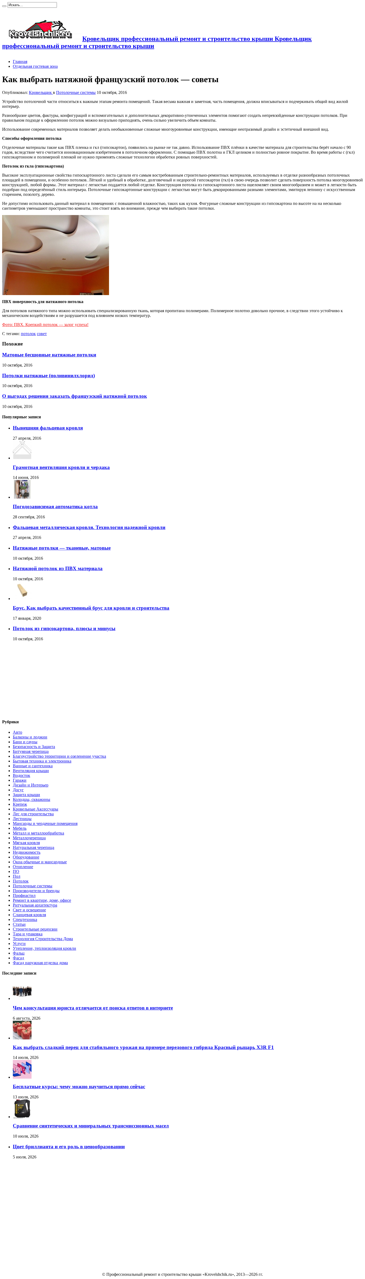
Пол (16, 876)
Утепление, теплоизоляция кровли (44, 948)
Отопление (23, 866)
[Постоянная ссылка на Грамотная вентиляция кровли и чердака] (22, 458)
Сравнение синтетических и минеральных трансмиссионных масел (91, 1126)
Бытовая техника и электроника (42, 761)
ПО (16, 871)
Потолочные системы (76, 92)
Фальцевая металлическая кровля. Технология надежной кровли (89, 527)
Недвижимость (26, 852)
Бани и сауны (25, 742)
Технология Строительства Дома (43, 938)
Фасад (18, 958)
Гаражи (19, 780)
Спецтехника (25, 919)
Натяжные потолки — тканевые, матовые (62, 548)
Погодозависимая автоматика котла (55, 506)
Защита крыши (26, 794)
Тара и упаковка (27, 934)
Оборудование (26, 857)
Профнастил (24, 895)
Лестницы (22, 818)
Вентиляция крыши (31, 770)
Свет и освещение (29, 910)
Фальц (19, 953)
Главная (20, 61)
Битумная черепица (31, 751)
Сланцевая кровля (29, 914)
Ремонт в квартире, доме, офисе (42, 900)
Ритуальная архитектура (35, 905)
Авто (17, 732)
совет (42, 333)
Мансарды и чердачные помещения (45, 823)
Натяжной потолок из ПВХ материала (58, 568)
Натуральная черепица (33, 847)
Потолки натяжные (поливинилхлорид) (48, 375)
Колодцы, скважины (31, 799)
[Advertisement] (42, 680)
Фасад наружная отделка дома (40, 962)
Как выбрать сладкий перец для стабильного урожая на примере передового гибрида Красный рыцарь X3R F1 (143, 1047)
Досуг (18, 790)
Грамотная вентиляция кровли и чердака (61, 467)
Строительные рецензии (35, 929)
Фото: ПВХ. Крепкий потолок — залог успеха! (45, 324)
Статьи (19, 924)
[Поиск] (4, 6)
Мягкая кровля (26, 842)
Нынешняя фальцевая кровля (48, 428)
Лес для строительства (33, 814)
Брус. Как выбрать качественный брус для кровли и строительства (91, 608)
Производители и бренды (36, 890)
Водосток (21, 775)
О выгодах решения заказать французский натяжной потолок (74, 396)
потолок (28, 333)
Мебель (19, 828)
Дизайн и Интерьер (30, 785)
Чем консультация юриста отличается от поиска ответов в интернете (93, 1008)
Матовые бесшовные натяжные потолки (49, 355)
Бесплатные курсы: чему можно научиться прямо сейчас (79, 1086)
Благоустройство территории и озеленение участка (59, 756)
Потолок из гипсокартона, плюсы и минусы (64, 628)
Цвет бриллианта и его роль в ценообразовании (69, 1146)
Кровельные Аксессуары (35, 809)
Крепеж (20, 804)
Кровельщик (41, 92)
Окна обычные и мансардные (40, 862)
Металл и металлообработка (38, 833)
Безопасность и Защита (34, 746)
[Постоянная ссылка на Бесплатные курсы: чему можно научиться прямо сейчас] (22, 1077)
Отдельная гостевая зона (35, 66)
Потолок (21, 881)
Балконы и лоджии (30, 737)
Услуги (19, 943)
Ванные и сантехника (33, 766)
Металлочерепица (29, 838)
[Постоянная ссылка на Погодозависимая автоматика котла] (22, 497)
